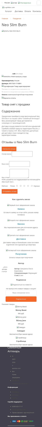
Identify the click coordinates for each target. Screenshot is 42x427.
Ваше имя (5, 164)
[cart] (39, 3)
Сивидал (21, 331)
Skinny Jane (21, 320)
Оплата (28, 11)
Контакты (37, 11)
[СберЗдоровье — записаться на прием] (24, 3)
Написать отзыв (20, 77)
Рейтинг (5, 186)
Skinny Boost (21, 310)
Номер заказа (6, 154)
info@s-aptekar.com (19, 410)
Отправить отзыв (9, 191)
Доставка (19, 11)
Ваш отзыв (5, 177)
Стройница (21, 341)
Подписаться (21, 299)
